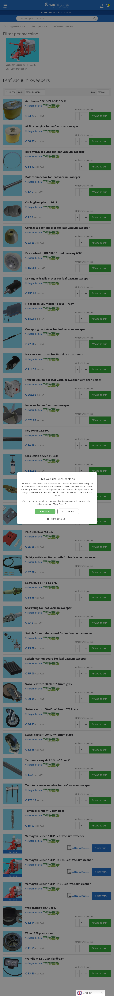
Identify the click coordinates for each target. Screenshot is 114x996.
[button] (57, 518)
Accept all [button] (45, 511)
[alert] (57, 498)
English (87, 992)
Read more (72, 504)
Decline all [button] (68, 511)
